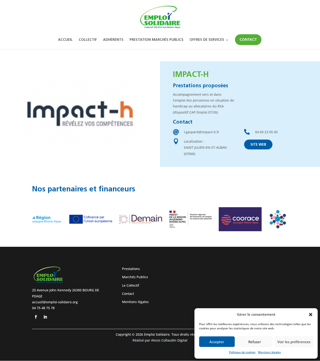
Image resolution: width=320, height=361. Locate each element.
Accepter (216, 341)
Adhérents (113, 40)
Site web (258, 145)
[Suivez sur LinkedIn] (45, 317)
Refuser (254, 341)
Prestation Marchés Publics (156, 40)
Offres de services (207, 40)
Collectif (88, 40)
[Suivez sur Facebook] (36, 317)
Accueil (65, 40)
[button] (310, 314)
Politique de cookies (242, 352)
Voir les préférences (293, 341)
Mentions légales (269, 352)
